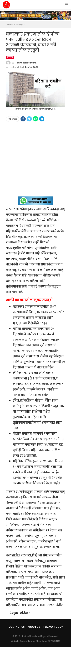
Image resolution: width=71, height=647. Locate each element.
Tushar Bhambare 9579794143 (44, 641)
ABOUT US (34, 627)
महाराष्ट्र (10, 57)
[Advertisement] (35, 160)
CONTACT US (16, 627)
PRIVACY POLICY (53, 627)
